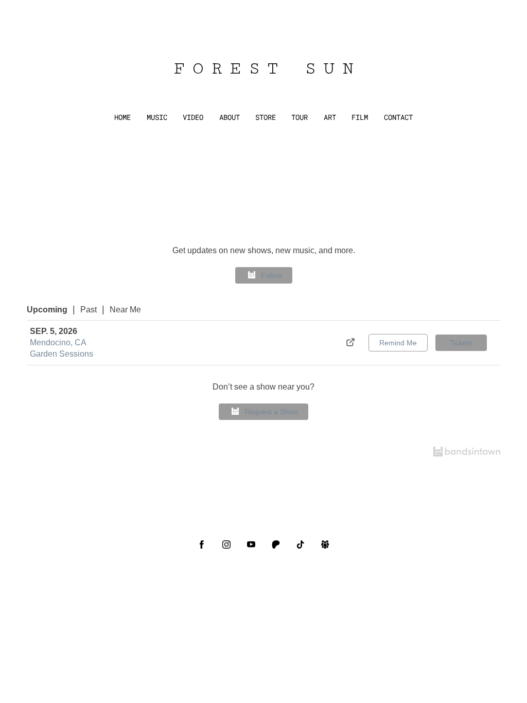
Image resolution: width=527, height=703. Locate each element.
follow (271, 275)
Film (360, 117)
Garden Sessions (61, 353)
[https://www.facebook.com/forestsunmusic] (202, 544)
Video (193, 117)
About (229, 117)
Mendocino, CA (58, 342)
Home (122, 117)
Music (157, 117)
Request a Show (271, 412)
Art (330, 117)
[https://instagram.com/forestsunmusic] (226, 544)
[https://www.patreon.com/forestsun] (276, 544)
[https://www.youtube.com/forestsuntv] (251, 544)
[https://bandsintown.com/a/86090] (325, 544)
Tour (299, 117)
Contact (398, 117)
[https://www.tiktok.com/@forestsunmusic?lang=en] (300, 544)
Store (265, 117)
